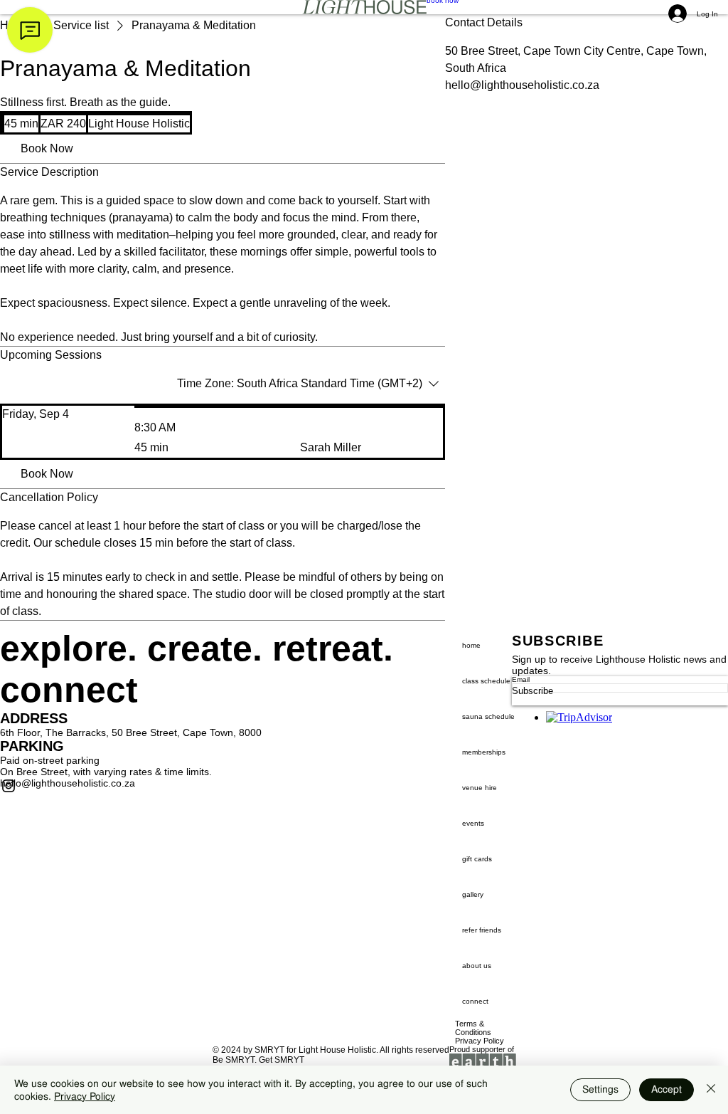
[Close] (710, 1090)
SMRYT (269, 1050)
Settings (600, 1089)
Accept (666, 1089)
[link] (47, 149)
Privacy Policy (84, 1096)
